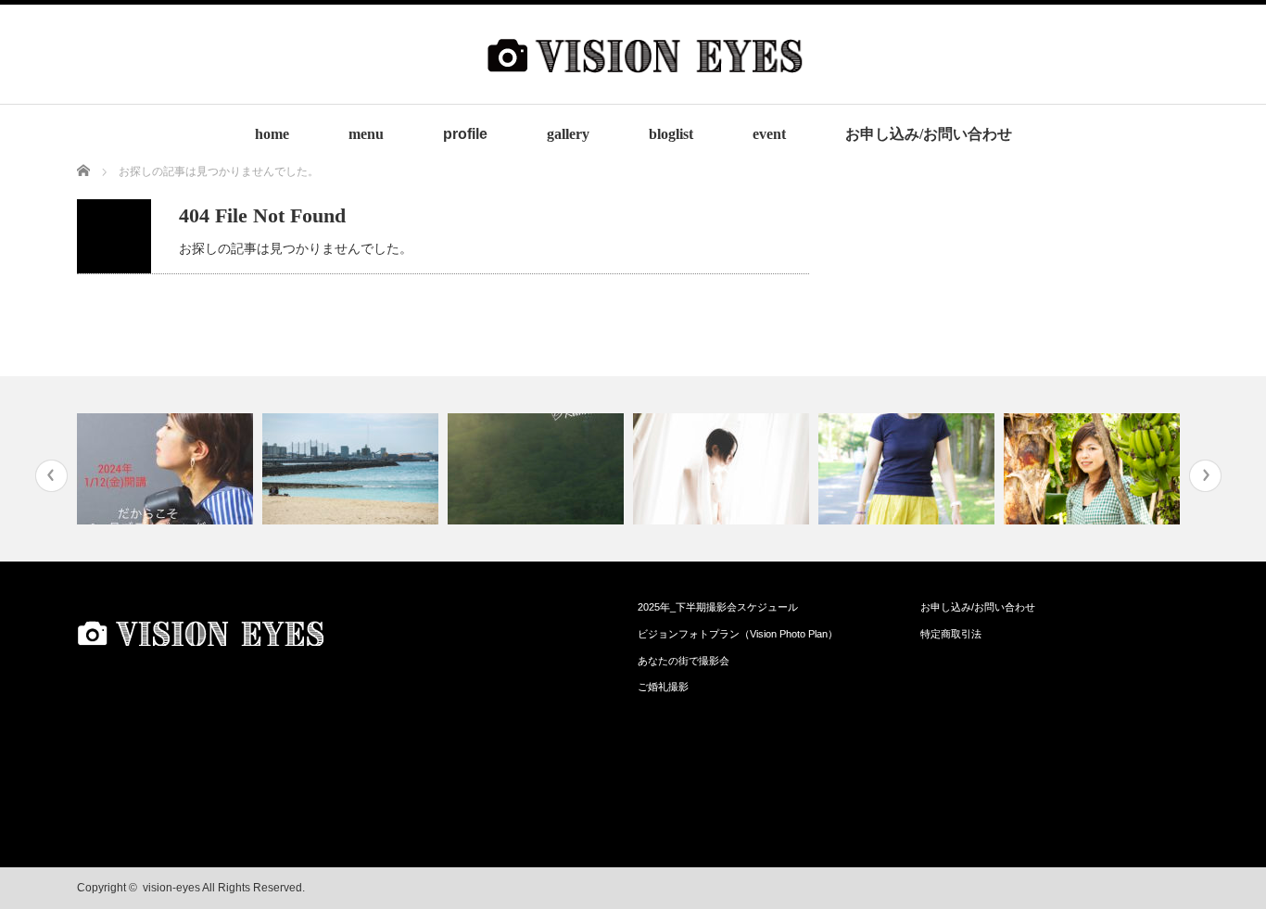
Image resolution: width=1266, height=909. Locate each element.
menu (366, 134)
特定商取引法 (950, 633)
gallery (568, 134)
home (272, 134)
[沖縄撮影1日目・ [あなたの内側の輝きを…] (1094, 468)
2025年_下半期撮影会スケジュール (718, 606)
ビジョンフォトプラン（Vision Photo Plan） (738, 633)
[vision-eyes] (645, 89)
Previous (51, 476)
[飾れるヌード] (723, 468)
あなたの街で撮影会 (683, 660)
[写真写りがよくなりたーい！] (167, 468)
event (769, 134)
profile (465, 134)
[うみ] (352, 468)
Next (1205, 476)
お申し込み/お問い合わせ (928, 134)
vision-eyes (171, 887)
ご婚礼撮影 (663, 686)
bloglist (671, 134)
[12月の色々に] (538, 468)
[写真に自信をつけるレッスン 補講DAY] (908, 468)
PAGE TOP (1221, 862)
